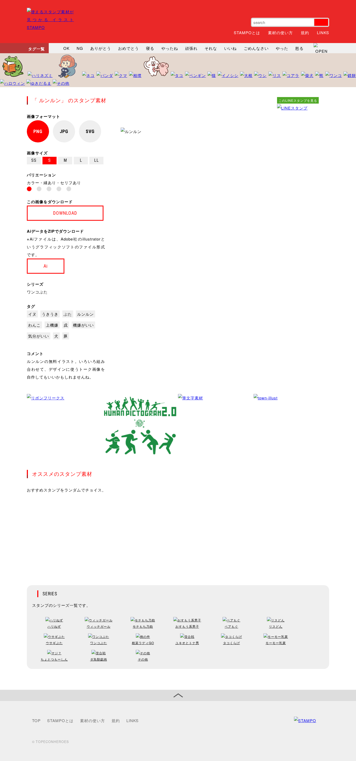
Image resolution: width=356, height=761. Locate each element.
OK (66, 48)
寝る (150, 48)
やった (282, 48)
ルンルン (85, 314)
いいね (230, 48)
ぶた (68, 314)
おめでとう (128, 48)
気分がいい (38, 336)
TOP (36, 720)
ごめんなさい (256, 48)
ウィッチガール (99, 626)
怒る (299, 48)
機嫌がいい (83, 325)
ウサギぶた (54, 642)
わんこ (34, 325)
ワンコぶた (37, 292)
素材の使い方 (280, 32)
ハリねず (54, 626)
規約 (305, 32)
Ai (46, 266)
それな (211, 48)
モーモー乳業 (276, 642)
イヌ (32, 314)
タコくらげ (231, 642)
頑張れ (191, 48)
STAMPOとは (247, 32)
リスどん (276, 626)
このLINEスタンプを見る (298, 100)
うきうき (50, 314)
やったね (169, 48)
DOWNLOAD (65, 213)
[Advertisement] (298, 190)
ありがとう (100, 48)
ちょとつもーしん (54, 659)
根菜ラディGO (143, 642)
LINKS (323, 32)
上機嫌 (52, 325)
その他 (143, 659)
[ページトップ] (178, 695)
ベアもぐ (231, 626)
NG (80, 48)
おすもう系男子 (187, 626)
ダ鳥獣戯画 (98, 659)
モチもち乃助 (143, 626)
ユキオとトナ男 (187, 642)
